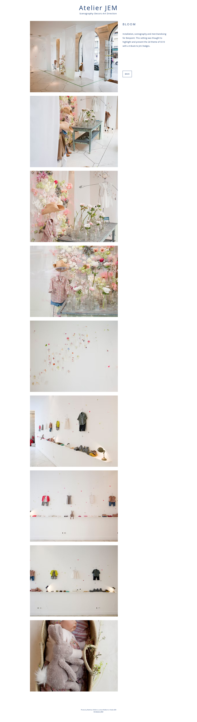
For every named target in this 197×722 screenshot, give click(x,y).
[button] (74, 56)
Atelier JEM (98, 7)
